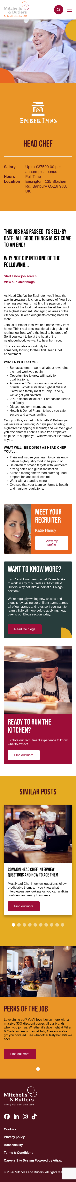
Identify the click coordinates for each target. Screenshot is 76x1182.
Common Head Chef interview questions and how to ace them (33, 872)
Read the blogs (24, 629)
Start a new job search (20, 276)
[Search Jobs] (58, 9)
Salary (10, 167)
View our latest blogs (19, 282)
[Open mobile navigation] (69, 10)
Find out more (23, 755)
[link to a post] (38, 834)
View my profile (52, 542)
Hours (9, 176)
